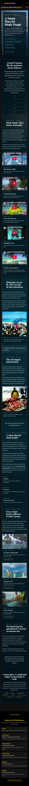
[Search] (27, 4)
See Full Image (10, 51)
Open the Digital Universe (14, 780)
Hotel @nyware (9, 3)
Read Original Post (8, 559)
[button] (27, 8)
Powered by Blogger (14, 714)
